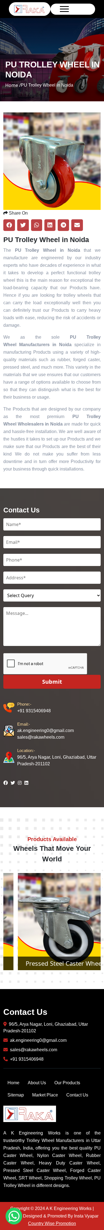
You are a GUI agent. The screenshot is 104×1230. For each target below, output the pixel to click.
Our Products (67, 1082)
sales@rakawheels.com (40, 737)
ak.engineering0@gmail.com (45, 727)
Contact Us (77, 1095)
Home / (13, 85)
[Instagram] (20, 782)
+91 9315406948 (34, 707)
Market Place (45, 1095)
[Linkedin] (26, 782)
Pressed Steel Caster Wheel (52, 963)
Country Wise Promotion (52, 1223)
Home (13, 1082)
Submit (52, 681)
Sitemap (15, 1095)
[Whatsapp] (14, 1216)
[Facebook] (5, 782)
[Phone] (10, 707)
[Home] (29, 9)
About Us (37, 1082)
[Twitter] (13, 782)
